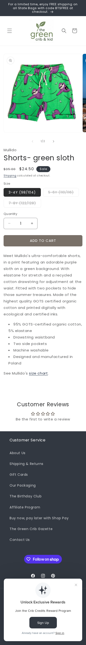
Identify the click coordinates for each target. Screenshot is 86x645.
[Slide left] (32, 141)
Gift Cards (19, 474)
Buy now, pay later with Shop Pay (39, 518)
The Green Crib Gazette (31, 528)
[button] (9, 30)
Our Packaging (23, 485)
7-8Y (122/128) (25, 203)
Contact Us (20, 539)
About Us (18, 453)
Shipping (10, 175)
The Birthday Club (26, 496)
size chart (38, 373)
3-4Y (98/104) (22, 192)
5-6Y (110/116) (63, 193)
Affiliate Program (25, 507)
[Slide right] (53, 141)
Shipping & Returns (26, 463)
